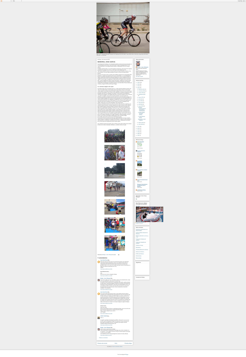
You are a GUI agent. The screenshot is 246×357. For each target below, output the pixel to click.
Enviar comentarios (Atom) (117, 346)
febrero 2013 (141, 122)
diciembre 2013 (141, 89)
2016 (138, 82)
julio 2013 (140, 99)
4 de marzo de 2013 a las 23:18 (106, 325)
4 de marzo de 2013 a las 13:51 (106, 269)
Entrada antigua (128, 343)
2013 (138, 87)
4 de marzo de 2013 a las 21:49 (106, 313)
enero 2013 (140, 124)
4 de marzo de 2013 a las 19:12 (106, 289)
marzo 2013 (141, 106)
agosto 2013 (141, 97)
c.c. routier (139, 160)
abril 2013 (140, 104)
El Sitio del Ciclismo (140, 253)
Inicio (116, 343)
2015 (138, 84)
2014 (138, 85)
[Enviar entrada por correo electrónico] (118, 254)
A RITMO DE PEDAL (141, 190)
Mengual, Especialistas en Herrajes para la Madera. (142, 185)
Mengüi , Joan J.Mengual (105, 278)
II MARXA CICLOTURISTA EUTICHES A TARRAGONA (142, 109)
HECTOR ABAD (140, 141)
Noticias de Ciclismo (140, 251)
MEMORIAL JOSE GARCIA (141, 120)
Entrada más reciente (102, 343)
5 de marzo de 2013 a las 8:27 (106, 335)
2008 (138, 133)
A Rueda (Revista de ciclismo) (142, 249)
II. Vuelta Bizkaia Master (141, 117)
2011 (138, 128)
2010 (138, 130)
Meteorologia (138, 258)
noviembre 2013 (141, 90)
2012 (138, 126)
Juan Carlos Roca (103, 260)
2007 (138, 135)
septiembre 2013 (141, 94)
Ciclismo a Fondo (139, 245)
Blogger (126, 354)
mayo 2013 (140, 102)
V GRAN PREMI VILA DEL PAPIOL (141, 113)
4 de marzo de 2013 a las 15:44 (106, 275)
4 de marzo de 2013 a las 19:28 (106, 303)
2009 (138, 131)
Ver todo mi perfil (139, 76)
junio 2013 (140, 100)
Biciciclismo (138, 247)
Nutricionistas (138, 255)
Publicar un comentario (103, 337)
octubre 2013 (141, 92)
